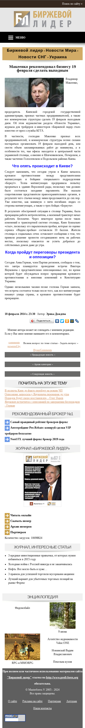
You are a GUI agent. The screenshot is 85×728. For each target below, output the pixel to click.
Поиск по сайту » (72, 3)
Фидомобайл (22, 608)
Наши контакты (42, 708)
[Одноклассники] (67, 321)
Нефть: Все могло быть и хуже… (27, 569)
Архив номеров (21, 526)
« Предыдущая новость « (42, 354)
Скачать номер (20, 521)
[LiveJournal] (77, 321)
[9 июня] (62, 628)
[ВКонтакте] (57, 321)
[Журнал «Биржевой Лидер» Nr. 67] (42, 480)
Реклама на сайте (32, 701)
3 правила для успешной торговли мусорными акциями (41, 574)
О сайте (12, 701)
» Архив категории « (42, 364)
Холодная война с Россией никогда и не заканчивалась (40, 564)
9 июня (62, 631)
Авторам (71, 701)
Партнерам (18, 532)
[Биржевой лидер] (42, 27)
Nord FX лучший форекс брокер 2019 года (37, 439)
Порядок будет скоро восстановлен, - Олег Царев (34, 398)
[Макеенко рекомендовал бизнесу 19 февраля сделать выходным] (34, 106)
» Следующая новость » (42, 374)
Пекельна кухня (62, 661)
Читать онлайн (20, 515)
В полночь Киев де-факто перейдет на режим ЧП (34, 390)
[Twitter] (62, 321)
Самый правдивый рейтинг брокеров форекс (39, 422)
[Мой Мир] (72, 321)
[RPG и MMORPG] (22, 659)
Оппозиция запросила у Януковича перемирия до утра (37, 394)
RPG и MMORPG (22, 663)
